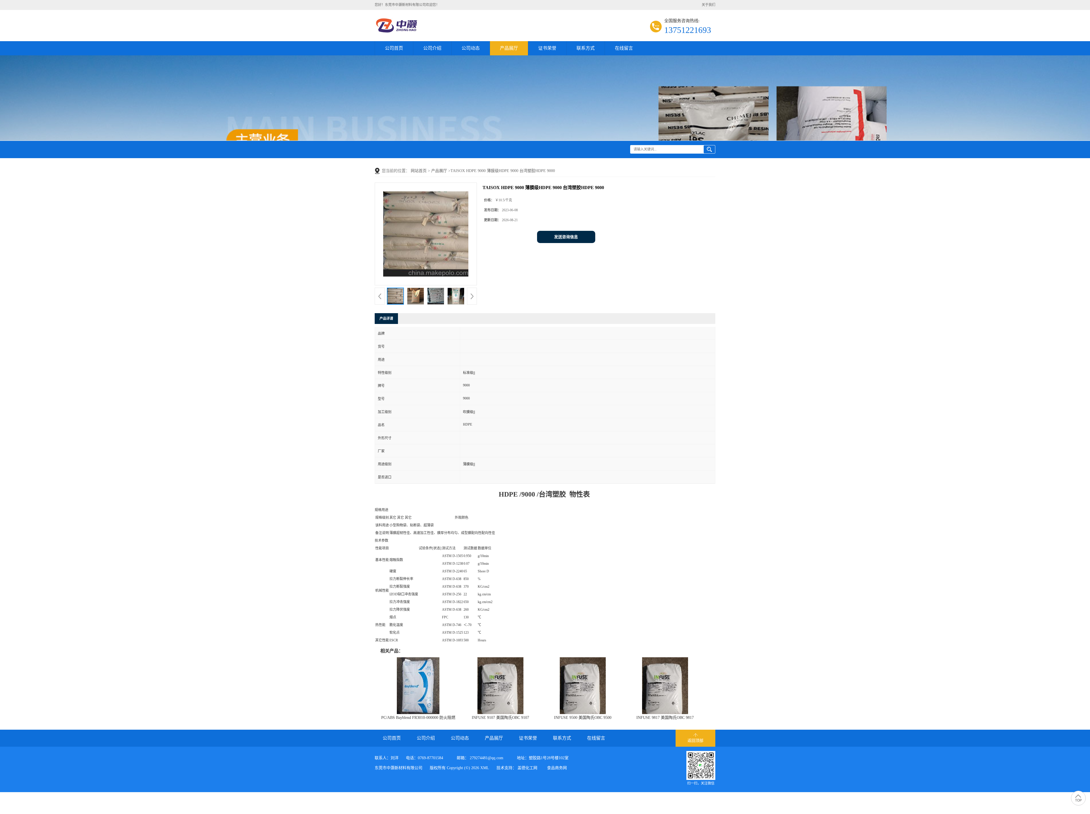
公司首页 (394, 48)
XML (484, 768)
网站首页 (419, 171)
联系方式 (586, 48)
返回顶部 (695, 740)
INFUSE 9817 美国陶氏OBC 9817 (665, 717)
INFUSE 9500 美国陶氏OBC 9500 (582, 717)
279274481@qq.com (486, 758)
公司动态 (471, 48)
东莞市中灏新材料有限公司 (398, 768)
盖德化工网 (527, 768)
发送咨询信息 (566, 237)
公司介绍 (432, 48)
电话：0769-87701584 (424, 758)
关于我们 (708, 5)
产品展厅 (509, 48)
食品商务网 (557, 768)
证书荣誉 (547, 48)
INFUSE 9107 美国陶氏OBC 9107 (500, 717)
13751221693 (687, 30)
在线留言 (624, 48)
